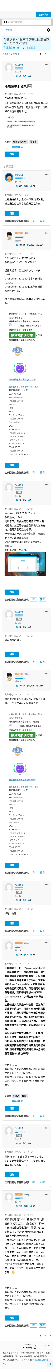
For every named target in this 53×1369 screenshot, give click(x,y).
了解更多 (31, 47)
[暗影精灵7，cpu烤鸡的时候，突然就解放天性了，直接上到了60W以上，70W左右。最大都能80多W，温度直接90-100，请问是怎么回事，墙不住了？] (22, 54)
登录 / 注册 (43, 14)
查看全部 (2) (17, 146)
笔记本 (33, 141)
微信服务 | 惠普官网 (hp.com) (22, 379)
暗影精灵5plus (20, 141)
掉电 (24, 1096)
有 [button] (33, 221)
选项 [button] (48, 30)
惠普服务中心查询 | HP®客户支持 (23, 387)
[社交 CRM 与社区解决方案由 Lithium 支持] (29, 1346)
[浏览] (4, 15)
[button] (46, 64)
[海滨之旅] (9, 177)
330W (16, 1096)
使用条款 (36, 1360)
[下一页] (50, 54)
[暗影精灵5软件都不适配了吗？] (18, 54)
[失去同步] (9, 67)
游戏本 (9, 30)
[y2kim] (9, 235)
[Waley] (9, 945)
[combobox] (26, 22)
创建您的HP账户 (12, 47)
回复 (11, 154)
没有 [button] (42, 221)
